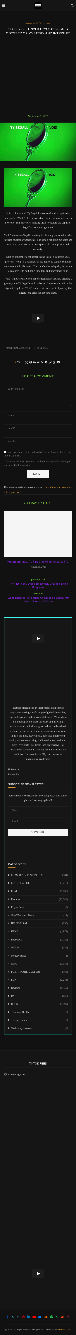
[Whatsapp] (57, 1317)
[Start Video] (38, 318)
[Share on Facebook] (23, 362)
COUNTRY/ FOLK (39, 883)
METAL (39, 947)
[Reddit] (62, 1317)
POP (39, 979)
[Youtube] (34, 1317)
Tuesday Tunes (39, 1020)
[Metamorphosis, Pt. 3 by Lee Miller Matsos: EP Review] (38, 534)
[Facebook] (7, 1317)
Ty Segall (42, 348)
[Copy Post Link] (50, 362)
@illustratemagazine (14, 1074)
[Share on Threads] (54, 362)
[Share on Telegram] (46, 362)
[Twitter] (12, 1317)
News (39, 963)
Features (39, 899)
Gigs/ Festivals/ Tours (39, 915)
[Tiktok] (67, 1317)
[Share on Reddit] (38, 362)
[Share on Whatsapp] (42, 362)
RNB (39, 996)
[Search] (72, 5)
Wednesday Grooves (39, 1028)
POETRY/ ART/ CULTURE (39, 971)
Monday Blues (39, 955)
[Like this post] (18, 362)
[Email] (39, 1317)
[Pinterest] (23, 1317)
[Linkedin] (28, 1317)
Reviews (39, 988)
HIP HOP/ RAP (39, 923)
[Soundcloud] (46, 1317)
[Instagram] (18, 1317)
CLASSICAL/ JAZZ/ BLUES (39, 875)
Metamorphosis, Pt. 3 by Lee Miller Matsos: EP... (38, 561)
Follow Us (13, 774)
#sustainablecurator (18, 348)
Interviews (39, 939)
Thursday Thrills (39, 1012)
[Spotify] (51, 1317)
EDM (39, 891)
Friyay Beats (39, 907)
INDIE (39, 931)
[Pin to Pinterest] (30, 362)
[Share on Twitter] (26, 362)
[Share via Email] (58, 362)
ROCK (39, 1004)
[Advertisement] (38, 75)
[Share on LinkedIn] (34, 362)
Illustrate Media (64, 1329)
